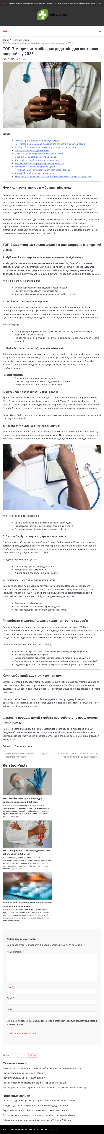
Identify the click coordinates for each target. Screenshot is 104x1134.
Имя (10, 987)
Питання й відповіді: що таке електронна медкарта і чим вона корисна (39, 1100)
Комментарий (15, 951)
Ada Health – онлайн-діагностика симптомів (37, 160)
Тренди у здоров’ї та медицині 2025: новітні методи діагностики (35, 1105)
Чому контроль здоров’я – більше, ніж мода (37, 140)
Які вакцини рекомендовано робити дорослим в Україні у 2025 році (37, 1120)
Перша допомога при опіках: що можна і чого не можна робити (35, 1110)
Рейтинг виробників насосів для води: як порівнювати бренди (34, 1082)
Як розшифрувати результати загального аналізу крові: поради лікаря (39, 1115)
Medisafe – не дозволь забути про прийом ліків (39, 153)
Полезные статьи (23, 746)
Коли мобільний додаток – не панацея (34, 173)
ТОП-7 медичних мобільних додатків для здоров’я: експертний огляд (50, 144)
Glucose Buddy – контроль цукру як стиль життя (39, 163)
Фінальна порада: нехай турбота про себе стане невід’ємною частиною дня (53, 176)
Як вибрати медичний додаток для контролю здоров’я (42, 170)
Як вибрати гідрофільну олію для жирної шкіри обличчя (60, 3)
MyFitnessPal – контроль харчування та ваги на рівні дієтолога (47, 147)
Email (10, 998)
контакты (52, 1129)
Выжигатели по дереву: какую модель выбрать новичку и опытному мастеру (42, 1068)
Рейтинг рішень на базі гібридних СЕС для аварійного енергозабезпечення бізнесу (44, 1087)
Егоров (22, 59)
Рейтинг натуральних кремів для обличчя (24, 1073)
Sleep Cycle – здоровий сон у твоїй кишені (36, 157)
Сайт (9, 1009)
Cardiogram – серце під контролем (32, 150)
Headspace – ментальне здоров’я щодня (35, 166)
